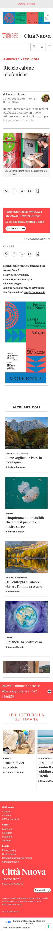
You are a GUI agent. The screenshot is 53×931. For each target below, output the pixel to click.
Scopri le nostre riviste (15, 275)
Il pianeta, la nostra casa (23, 642)
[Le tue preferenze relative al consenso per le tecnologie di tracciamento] (48, 926)
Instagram (7, 836)
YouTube (6, 840)
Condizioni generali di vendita (17, 858)
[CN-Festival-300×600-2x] (25, 342)
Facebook (7, 829)
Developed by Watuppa (12, 904)
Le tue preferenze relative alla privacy (29, 922)
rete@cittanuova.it (34, 292)
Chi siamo (7, 815)
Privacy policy (9, 850)
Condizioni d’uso (10, 861)
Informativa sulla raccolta (16, 927)
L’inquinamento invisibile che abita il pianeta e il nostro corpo (25, 522)
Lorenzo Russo (16, 94)
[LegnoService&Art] (26, 666)
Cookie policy (9, 854)
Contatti (6, 811)
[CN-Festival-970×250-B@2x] (26, 17)
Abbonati (40, 890)
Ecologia (31, 59)
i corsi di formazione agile (17, 279)
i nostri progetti (13, 283)
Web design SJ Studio (33, 901)
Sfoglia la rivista (26, 3)
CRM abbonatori (10, 819)
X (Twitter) (7, 832)
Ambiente (11, 59)
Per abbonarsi (13, 228)
